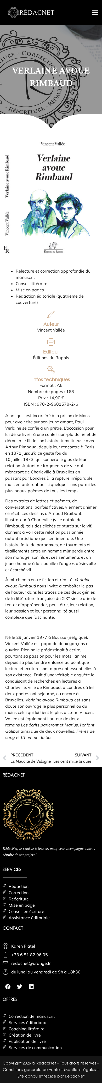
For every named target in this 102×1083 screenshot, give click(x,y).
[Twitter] (19, 987)
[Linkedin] (31, 987)
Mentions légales (80, 1069)
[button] (95, 12)
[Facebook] (8, 987)
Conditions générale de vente (32, 1069)
